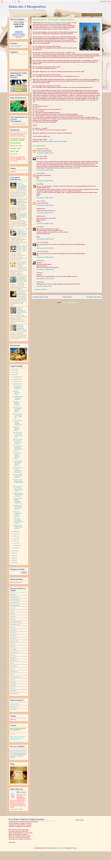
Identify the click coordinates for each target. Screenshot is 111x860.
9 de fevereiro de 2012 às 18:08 (45, 223)
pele (11, 674)
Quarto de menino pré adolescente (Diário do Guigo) (22, 327)
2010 (13, 550)
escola (12, 630)
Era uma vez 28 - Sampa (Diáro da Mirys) (18, 476)
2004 (13, 562)
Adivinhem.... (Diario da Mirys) (16, 429)
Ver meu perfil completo (16, 809)
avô (11, 610)
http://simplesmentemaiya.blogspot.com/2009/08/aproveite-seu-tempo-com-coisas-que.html (18, 755)
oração (12, 657)
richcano (61, 848)
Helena (12, 706)
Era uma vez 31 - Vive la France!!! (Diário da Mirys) (18, 455)
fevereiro (16, 545)
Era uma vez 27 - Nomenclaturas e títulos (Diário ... (18, 482)
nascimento (13, 652)
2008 (13, 555)
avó (11, 608)
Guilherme (13, 704)
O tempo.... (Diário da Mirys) (16, 392)
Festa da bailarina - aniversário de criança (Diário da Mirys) (22, 310)
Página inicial (67, 297)
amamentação (14, 599)
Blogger (74, 848)
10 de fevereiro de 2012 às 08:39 (45, 239)
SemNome (23, 124)
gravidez (12, 638)
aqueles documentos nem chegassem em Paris (53, 22)
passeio (12, 671)
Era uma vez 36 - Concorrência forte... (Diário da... (18, 416)
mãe (11, 646)
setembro (16, 384)
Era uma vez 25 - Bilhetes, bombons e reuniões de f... (18, 500)
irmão (11, 644)
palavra (12, 666)
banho (12, 616)
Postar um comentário (41, 289)
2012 (41, 141)
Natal (11, 594)
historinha (13, 641)
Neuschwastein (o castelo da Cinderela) (18, 398)
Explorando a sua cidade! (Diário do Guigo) (18, 494)
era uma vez (46, 141)
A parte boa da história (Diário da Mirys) (17, 527)
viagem (65, 141)
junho (15, 536)
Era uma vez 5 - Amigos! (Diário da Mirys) (21, 264)
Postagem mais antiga (93, 297)
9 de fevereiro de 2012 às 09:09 (45, 180)
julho (15, 533)
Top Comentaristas (16, 124)
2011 (13, 374)
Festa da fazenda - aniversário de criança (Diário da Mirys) (22, 216)
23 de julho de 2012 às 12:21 (44, 286)
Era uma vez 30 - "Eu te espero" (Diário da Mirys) (18, 463)
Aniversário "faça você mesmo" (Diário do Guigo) (22, 201)
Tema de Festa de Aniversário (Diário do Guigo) (22, 293)
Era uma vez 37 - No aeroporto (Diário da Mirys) (18, 409)
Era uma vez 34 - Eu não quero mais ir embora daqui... (18, 435)
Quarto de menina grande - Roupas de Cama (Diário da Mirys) (22, 232)
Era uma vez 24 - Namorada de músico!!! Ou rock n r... (18, 507)
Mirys (51, 141)
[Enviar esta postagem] (51, 139)
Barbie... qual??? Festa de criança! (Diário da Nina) (22, 248)
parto (11, 668)
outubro (16, 381)
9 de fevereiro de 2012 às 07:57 (45, 153)
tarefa (11, 685)
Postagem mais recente (40, 297)
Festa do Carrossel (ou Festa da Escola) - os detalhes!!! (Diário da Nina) (22, 186)
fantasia (12, 633)
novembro (16, 379)
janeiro (16, 548)
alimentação (13, 597)
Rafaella (39, 260)
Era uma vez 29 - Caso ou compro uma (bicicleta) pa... (18, 470)
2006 (13, 558)
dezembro (16, 376)
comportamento (14, 621)
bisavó (12, 619)
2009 (13, 553)
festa (11, 635)
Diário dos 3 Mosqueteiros (27, 6)
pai (11, 663)
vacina (12, 688)
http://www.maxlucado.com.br (18, 750)
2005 (13, 560)
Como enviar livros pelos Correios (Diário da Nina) (18, 521)
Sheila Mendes (40, 242)
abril (15, 540)
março (15, 543)
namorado (56, 141)
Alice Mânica (40, 156)
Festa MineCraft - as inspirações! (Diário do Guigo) (22, 278)
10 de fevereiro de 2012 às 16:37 (45, 248)
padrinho (12, 660)
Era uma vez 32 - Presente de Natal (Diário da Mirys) (18, 448)
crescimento (13, 624)
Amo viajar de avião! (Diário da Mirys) (17, 387)
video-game (13, 693)
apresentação (14, 605)
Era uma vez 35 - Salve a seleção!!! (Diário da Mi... (18, 422)
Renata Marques (41, 148)
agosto (16, 531)
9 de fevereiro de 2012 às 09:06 (45, 170)
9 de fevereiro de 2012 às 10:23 (45, 205)
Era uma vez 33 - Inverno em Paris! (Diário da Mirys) (18, 441)
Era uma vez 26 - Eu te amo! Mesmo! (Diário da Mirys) (18, 488)
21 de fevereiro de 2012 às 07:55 (45, 269)
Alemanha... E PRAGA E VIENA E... (17, 403)
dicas (11, 627)
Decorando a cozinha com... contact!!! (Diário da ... (17, 514)
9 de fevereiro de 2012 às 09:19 (45, 197)
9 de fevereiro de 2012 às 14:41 (45, 212)
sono (11, 679)
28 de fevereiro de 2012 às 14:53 (45, 278)
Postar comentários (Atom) (69, 302)
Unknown (39, 173)
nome (11, 655)
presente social (14, 677)
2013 (13, 370)
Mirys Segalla (22, 792)
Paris (61, 141)
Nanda (38, 184)
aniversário (13, 602)
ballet (11, 613)
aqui (49, 136)
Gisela (38, 226)
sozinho (12, 682)
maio (15, 538)
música (12, 649)
